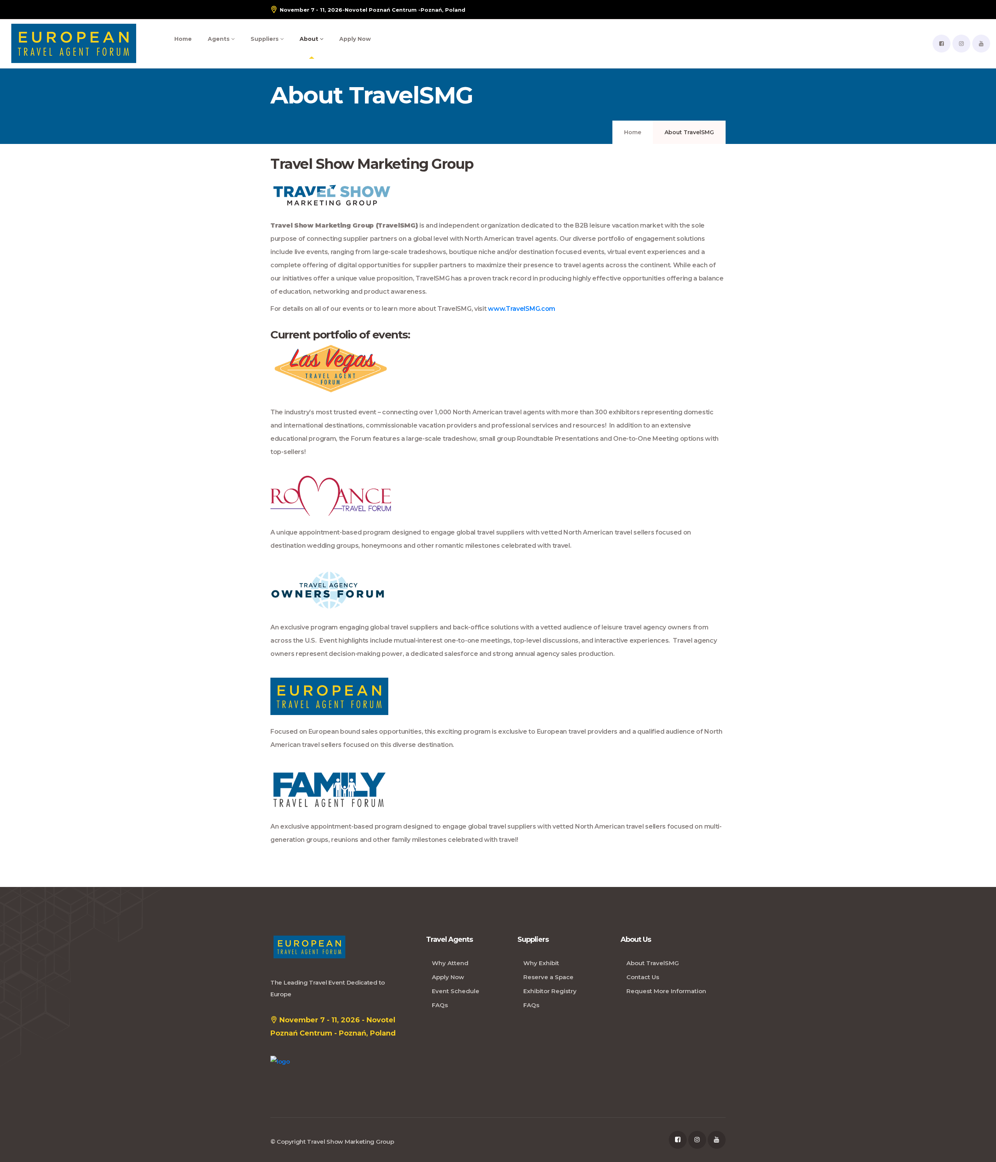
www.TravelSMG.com (521, 308)
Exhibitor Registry (550, 991)
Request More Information (666, 991)
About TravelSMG (652, 963)
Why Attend (450, 963)
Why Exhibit (541, 963)
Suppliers (265, 38)
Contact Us (642, 977)
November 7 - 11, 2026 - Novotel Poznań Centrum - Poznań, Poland (333, 1027)
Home (183, 38)
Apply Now (355, 38)
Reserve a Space (548, 977)
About (310, 38)
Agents (219, 38)
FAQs (440, 1005)
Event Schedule (455, 991)
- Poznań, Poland (372, 10)
